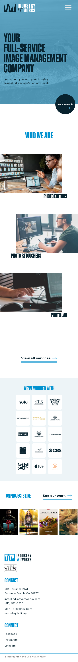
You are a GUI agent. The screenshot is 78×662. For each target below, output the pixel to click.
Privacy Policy (39, 657)
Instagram (11, 639)
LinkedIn (10, 645)
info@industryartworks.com (22, 598)
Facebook (11, 633)
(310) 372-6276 (14, 603)
